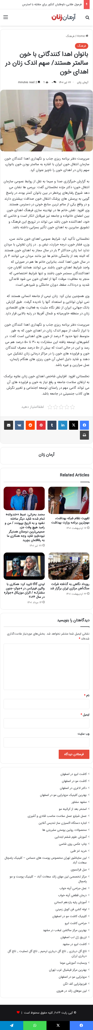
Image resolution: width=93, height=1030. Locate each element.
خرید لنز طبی (78, 851)
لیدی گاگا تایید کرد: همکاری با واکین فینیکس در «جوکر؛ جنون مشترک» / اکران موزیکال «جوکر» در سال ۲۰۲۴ (24, 590)
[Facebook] (84, 425)
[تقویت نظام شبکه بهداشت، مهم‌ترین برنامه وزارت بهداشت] (68, 500)
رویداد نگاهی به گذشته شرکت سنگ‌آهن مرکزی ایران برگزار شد (69, 586)
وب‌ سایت (83, 733)
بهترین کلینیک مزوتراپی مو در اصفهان (63, 795)
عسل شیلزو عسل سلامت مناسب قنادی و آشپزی (57, 816)
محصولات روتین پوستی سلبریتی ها (64, 830)
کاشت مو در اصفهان (74, 781)
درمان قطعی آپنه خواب (72, 895)
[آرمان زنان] (64, 17)
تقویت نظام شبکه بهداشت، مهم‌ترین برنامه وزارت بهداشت (70, 520)
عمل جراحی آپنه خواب (73, 888)
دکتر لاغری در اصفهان (73, 788)
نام (86, 695)
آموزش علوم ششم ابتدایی (71, 837)
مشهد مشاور (79, 802)
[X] (73, 425)
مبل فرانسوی (79, 869)
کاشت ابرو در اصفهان (73, 774)
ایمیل (85, 714)
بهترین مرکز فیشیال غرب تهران (68, 970)
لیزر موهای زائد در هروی (71, 991)
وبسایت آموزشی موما (73, 963)
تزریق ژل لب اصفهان (73, 937)
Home (81, 36)
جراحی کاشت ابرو (76, 923)
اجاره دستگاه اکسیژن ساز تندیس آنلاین (63, 823)
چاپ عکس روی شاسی (73, 844)
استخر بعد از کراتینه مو (73, 809)
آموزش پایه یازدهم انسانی (70, 902)
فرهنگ (70, 36)
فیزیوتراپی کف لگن (75, 984)
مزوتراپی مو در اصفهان (73, 977)
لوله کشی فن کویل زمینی (71, 909)
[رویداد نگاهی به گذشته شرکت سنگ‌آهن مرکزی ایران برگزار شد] (68, 566)
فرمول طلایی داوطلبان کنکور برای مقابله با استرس (51, 4)
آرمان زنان (82, 82)
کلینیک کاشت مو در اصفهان (69, 916)
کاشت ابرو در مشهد (75, 944)
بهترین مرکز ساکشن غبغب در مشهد (65, 930)
